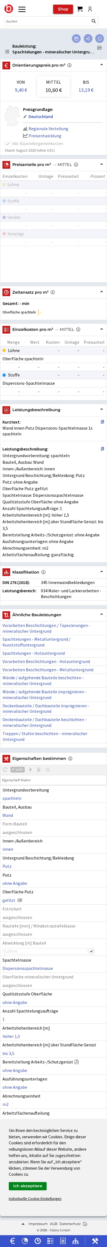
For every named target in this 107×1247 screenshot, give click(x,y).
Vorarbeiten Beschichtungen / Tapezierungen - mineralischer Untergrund (46, 628)
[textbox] (53, 780)
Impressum (38, 1224)
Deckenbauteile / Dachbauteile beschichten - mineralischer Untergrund (44, 722)
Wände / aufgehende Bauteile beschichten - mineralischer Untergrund (43, 680)
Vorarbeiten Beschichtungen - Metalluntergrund (47, 669)
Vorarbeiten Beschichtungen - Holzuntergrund (46, 661)
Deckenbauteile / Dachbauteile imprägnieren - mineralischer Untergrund (45, 708)
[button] (94, 21)
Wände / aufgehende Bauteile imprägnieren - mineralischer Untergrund (44, 694)
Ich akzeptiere (27, 1185)
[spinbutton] (45, 951)
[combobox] (47, 21)
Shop (63, 9)
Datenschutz (70, 1224)
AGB (53, 1224)
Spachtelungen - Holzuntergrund (33, 653)
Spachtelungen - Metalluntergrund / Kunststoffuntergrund (36, 642)
